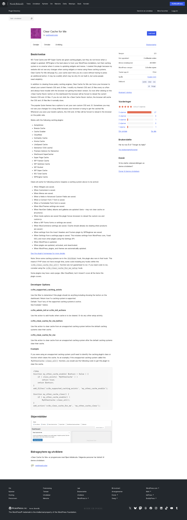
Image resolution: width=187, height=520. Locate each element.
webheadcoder (52, 35)
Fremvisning (47, 488)
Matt (148, 491)
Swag (115, 498)
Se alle (153, 131)
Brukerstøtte (151, 45)
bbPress (150, 495)
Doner (115, 495)
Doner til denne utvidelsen (129, 171)
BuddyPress (151, 498)
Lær (78, 488)
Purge (153, 86)
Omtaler (47, 45)
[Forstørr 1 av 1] (109, 423)
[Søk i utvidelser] (31, 18)
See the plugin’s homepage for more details (48, 253)
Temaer (46, 491)
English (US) (152, 77)
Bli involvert (116, 488)
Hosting (11, 495)
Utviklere (80, 495)
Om (10, 488)
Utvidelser (46, 495)
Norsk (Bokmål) (34, 508)
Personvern (13, 498)
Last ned (151, 33)
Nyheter (12, 491)
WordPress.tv (83, 498)
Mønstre (46, 498)
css (154, 82)
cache (144, 82)
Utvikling (58, 45)
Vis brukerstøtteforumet (128, 150)
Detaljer (36, 45)
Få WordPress (177, 4)
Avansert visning (125, 92)
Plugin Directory (14, 11)
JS (149, 86)
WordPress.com (152, 488)
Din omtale (123, 131)
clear (149, 82)
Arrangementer (117, 491)
